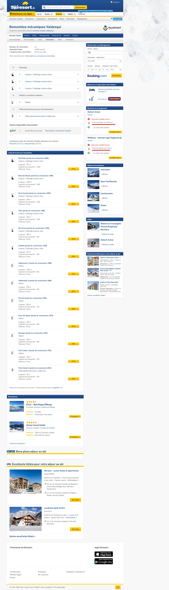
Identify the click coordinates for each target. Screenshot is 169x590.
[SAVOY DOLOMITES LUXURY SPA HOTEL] (93, 272)
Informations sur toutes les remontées (40, 56)
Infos (73, 169)
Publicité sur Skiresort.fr (75, 572)
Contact (75, 35)
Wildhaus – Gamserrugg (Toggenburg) (104, 138)
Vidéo (40, 40)
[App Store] (104, 557)
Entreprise (42, 572)
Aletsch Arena (93, 112)
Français (115, 2)
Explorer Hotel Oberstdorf (109, 282)
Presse (12, 577)
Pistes (60, 40)
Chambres (105, 66)
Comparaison (41, 19)
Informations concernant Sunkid (57, 131)
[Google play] (104, 564)
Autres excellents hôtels (22, 536)
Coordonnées (15, 572)
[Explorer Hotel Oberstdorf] (93, 285)
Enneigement (52, 19)
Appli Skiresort (101, 548)
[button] (97, 76)
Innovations (70, 40)
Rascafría (13, 144)
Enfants (97, 66)
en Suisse (51, 407)
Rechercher (116, 75)
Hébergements (82, 19)
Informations (73, 480)
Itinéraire (67, 35)
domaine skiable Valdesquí (43, 31)
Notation (27, 35)
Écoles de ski (56, 35)
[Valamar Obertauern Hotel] (93, 261)
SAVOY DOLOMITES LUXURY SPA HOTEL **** (110, 270)
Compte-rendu (115, 132)
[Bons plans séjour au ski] (116, 19)
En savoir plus (59, 587)
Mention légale (15, 575)
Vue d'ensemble (14, 40)
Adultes (90, 66)
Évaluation (74, 416)
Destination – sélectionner (96, 57)
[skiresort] (23, 6)
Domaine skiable (15, 35)
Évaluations (29, 19)
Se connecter (43, 575)
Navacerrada (30, 144)
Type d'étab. (114, 66)
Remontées (70, 19)
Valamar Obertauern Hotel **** (110, 257)
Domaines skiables (16, 19)
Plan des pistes (29, 40)
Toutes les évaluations (17, 443)
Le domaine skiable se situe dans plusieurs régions (94, 11)
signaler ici (57, 388)
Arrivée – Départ (92, 49)
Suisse (89, 115)
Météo (62, 19)
